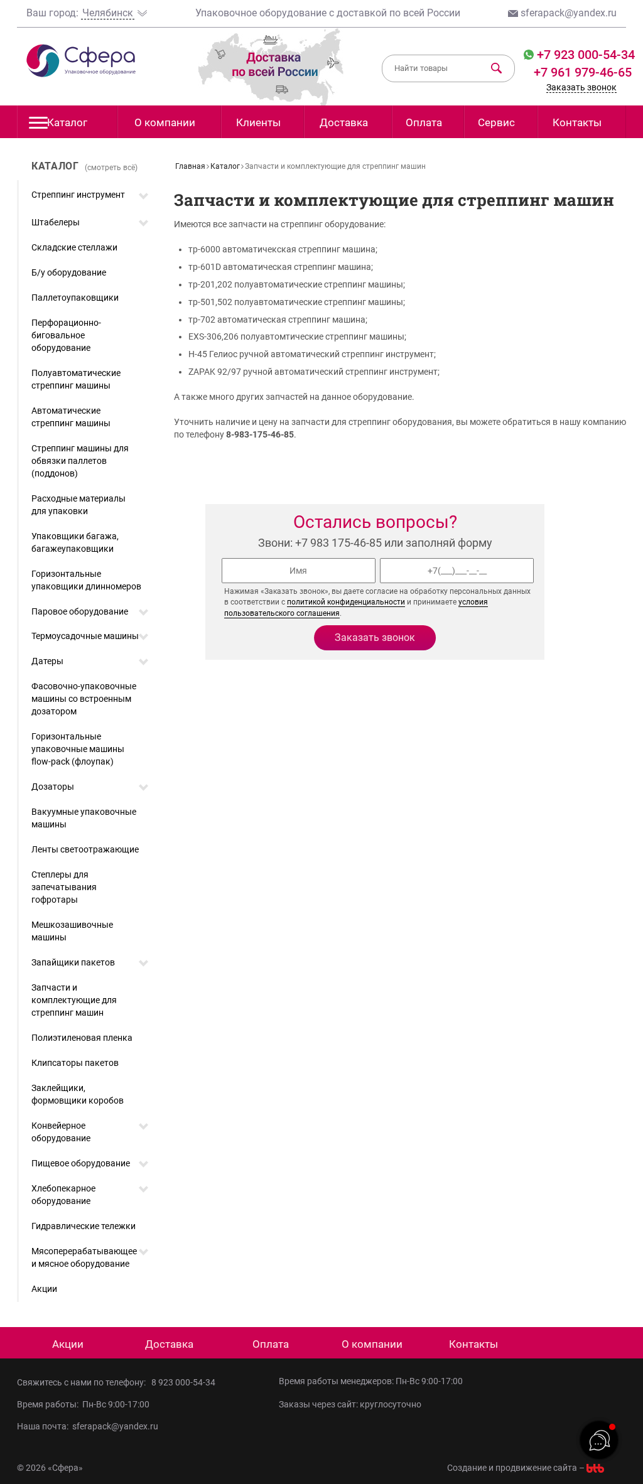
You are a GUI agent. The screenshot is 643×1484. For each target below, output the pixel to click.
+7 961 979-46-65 (583, 72)
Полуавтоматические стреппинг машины (76, 379)
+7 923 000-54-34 (584, 54)
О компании (164, 122)
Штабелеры (55, 222)
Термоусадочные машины (85, 636)
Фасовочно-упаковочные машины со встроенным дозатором (83, 698)
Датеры (47, 661)
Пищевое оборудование (80, 1163)
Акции (44, 1289)
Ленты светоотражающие (85, 849)
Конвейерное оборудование (60, 1132)
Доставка (344, 122)
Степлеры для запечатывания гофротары (64, 887)
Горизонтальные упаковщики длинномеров (86, 580)
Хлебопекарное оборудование (63, 1194)
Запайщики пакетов (73, 962)
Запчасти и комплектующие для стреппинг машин (74, 1000)
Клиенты (258, 122)
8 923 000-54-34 (183, 1382)
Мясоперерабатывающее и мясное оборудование (84, 1257)
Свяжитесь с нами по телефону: (83, 1382)
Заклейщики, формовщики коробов (77, 1094)
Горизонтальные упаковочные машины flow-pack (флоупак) (77, 748)
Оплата (424, 122)
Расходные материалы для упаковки (78, 504)
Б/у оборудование (68, 272)
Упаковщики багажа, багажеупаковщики (75, 542)
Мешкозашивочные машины (72, 931)
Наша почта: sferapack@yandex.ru (87, 1426)
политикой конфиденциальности (346, 602)
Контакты (577, 122)
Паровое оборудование (79, 611)
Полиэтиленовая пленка (81, 1038)
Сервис (496, 122)
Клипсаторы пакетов (75, 1063)
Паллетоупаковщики (75, 298)
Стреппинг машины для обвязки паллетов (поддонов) (80, 460)
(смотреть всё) (111, 167)
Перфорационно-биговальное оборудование (66, 335)
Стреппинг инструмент (78, 195)
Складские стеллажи (74, 247)
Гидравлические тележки (83, 1226)
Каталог (67, 122)
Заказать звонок (581, 87)
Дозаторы (52, 787)
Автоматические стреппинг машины (71, 417)
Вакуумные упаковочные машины (83, 818)
